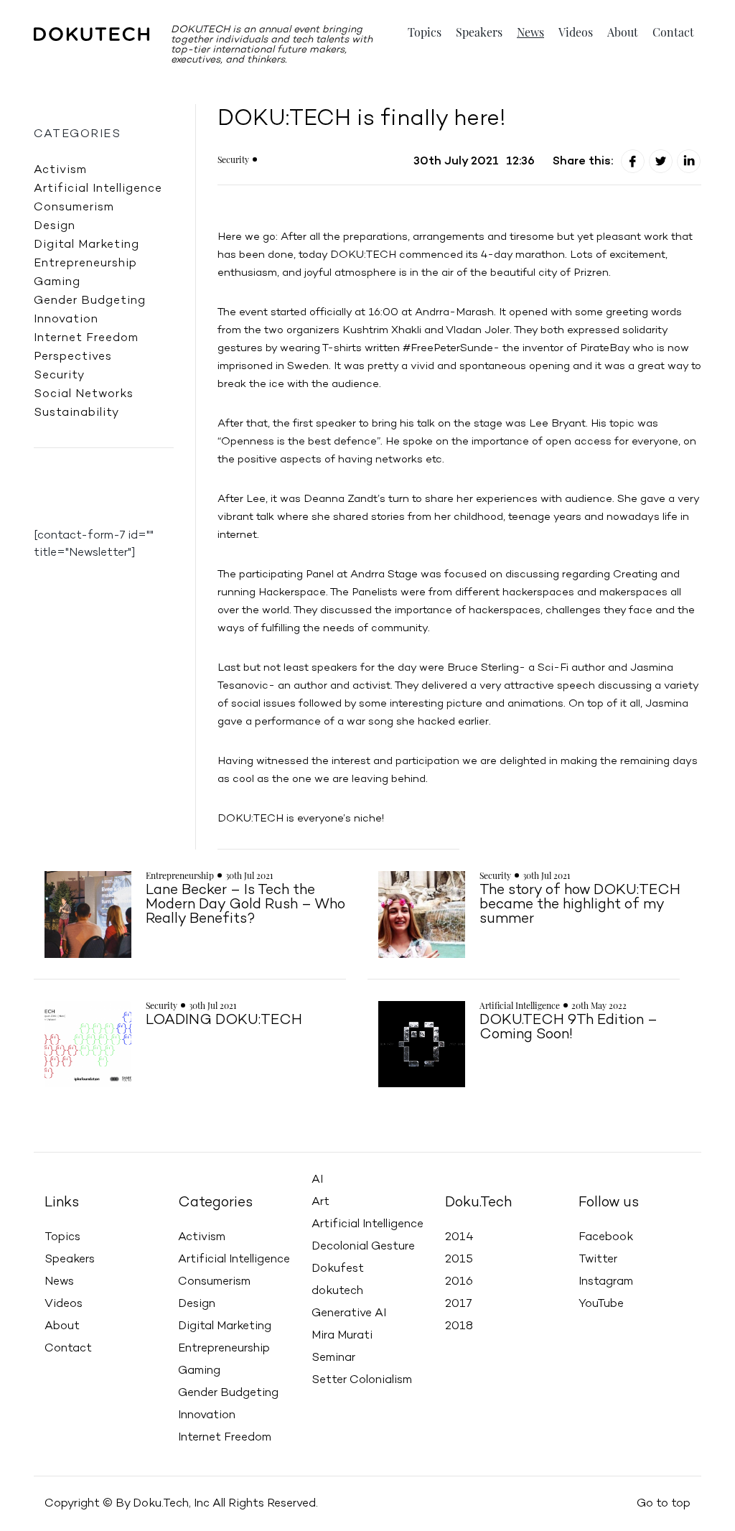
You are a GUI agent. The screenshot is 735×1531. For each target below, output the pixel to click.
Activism (60, 170)
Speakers (479, 32)
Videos (575, 32)
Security (59, 375)
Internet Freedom (86, 338)
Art (320, 1202)
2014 (459, 1237)
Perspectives (73, 357)
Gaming (57, 282)
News (530, 32)
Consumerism (74, 207)
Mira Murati (342, 1335)
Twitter (598, 1259)
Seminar (333, 1358)
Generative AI (349, 1313)
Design (54, 226)
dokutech (337, 1291)
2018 (459, 1326)
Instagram (606, 1282)
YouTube (601, 1304)
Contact (673, 32)
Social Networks (84, 394)
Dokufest (338, 1269)
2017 (458, 1304)
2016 (459, 1282)
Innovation (66, 319)
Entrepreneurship (85, 263)
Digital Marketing (86, 245)
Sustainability (76, 413)
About (622, 32)
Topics (424, 32)
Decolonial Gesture (363, 1246)
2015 (459, 1259)
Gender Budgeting (90, 301)
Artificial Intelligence (98, 189)
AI (317, 1180)
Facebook (606, 1237)
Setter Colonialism (362, 1380)
